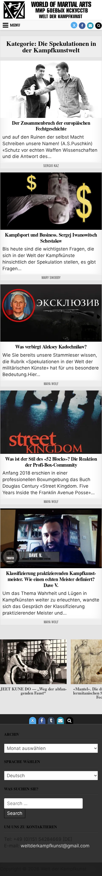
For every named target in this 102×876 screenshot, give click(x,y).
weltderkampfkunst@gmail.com (55, 845)
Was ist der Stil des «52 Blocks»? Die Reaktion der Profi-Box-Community (51, 461)
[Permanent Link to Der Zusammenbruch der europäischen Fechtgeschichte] (51, 89)
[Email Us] (90, 25)
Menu (15, 25)
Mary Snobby (51, 277)
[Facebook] (82, 25)
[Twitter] (74, 25)
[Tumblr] (51, 720)
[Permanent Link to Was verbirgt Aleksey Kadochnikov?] (51, 313)
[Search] (98, 25)
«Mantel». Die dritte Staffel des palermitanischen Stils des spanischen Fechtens (33, 693)
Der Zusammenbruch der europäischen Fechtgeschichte (51, 125)
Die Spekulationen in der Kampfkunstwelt (51, 74)
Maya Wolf (51, 383)
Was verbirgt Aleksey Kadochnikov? (51, 346)
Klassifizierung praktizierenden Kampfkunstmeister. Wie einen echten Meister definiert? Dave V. (51, 579)
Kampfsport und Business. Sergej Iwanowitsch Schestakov (51, 237)
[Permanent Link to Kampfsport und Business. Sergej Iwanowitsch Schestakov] (51, 201)
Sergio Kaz (51, 165)
